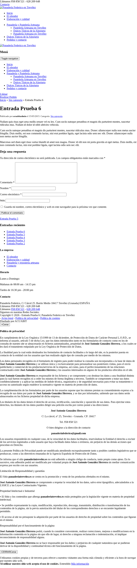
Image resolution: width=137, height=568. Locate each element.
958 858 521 (17, 309)
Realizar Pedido (8, 97)
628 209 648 (33, 309)
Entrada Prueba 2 (16, 243)
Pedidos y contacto (17, 39)
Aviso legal (7, 318)
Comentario (7, 182)
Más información (80, 563)
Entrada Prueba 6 (16, 231)
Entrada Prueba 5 (16, 234)
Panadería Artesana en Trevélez (29, 33)
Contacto (5, 4)
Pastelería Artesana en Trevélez (29, 27)
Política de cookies (50, 318)
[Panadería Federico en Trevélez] (18, 7)
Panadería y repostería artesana (23, 262)
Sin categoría (15, 100)
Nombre (5, 188)
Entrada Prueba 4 (16, 237)
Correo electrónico (11, 194)
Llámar (4, 94)
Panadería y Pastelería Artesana (23, 24)
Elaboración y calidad (18, 19)
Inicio (10, 13)
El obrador (12, 16)
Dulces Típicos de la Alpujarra (29, 30)
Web (2, 200)
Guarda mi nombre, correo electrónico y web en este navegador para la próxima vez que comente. (55, 206)
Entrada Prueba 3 (16, 240)
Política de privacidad (26, 318)
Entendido (65, 563)
